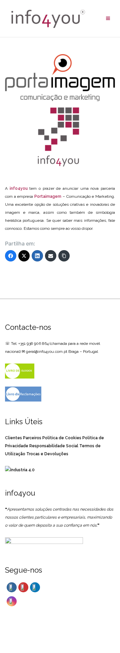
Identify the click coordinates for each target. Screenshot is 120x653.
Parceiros (32, 438)
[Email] (50, 255)
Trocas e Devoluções (47, 454)
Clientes (13, 438)
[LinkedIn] (37, 255)
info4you (19, 188)
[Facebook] (10, 255)
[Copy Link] (64, 255)
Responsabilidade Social (53, 446)
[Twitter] (24, 255)
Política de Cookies (61, 438)
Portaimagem (47, 196)
